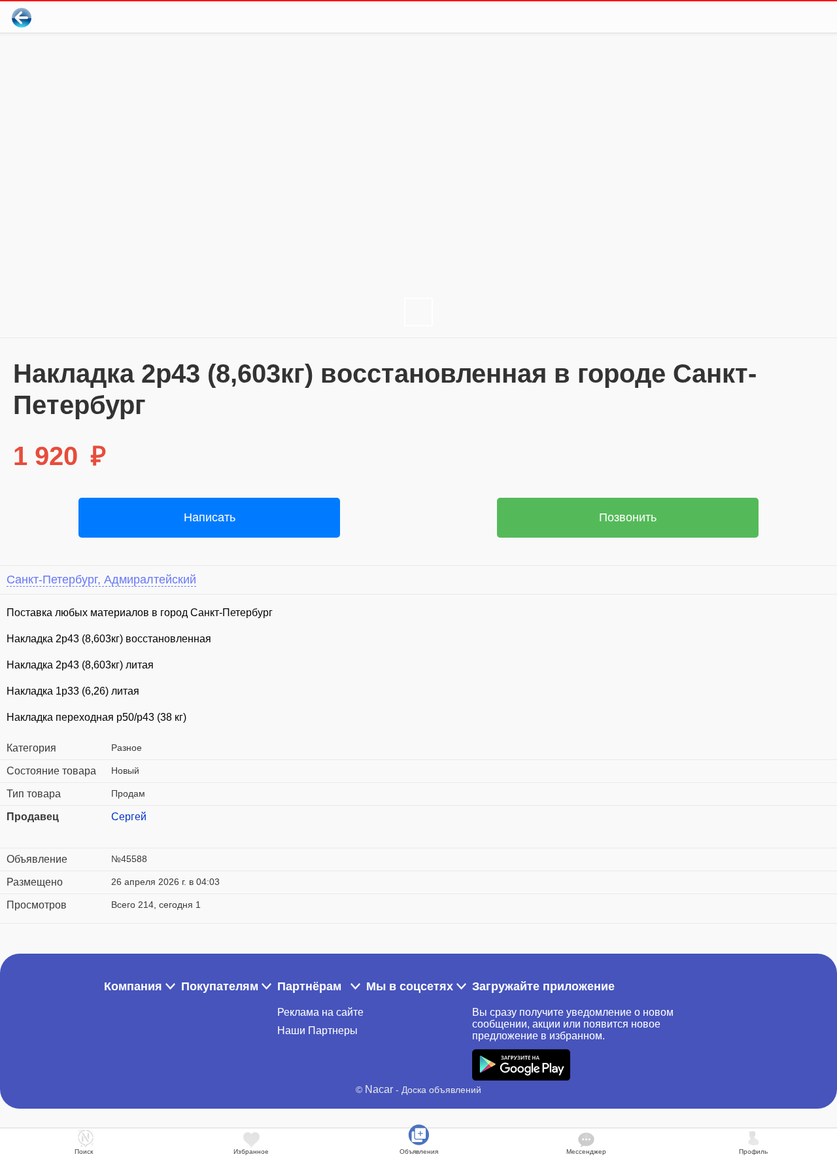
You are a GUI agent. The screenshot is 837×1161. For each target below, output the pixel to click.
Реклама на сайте (320, 1012)
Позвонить (628, 517)
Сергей (128, 816)
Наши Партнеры (317, 1030)
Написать (209, 517)
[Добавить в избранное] (774, 17)
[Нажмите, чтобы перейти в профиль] (121, 832)
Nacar (379, 1089)
